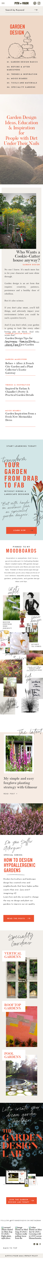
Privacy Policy (31, 1256)
